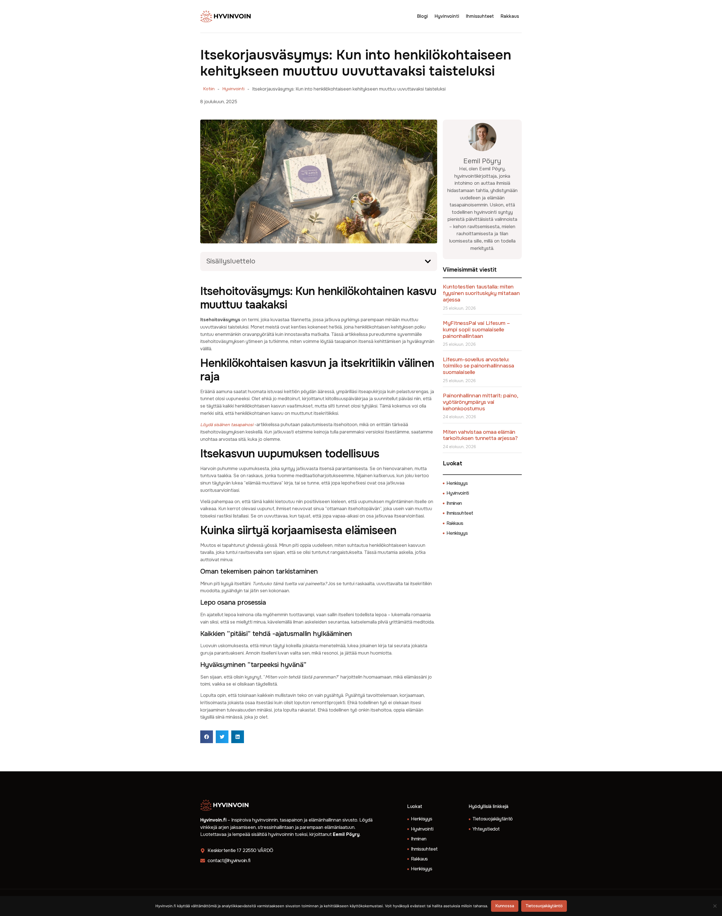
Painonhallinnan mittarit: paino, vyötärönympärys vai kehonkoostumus (480, 402)
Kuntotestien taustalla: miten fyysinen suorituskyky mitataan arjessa (481, 293)
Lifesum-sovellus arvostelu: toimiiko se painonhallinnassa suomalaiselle (478, 366)
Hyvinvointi (447, 16)
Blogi (422, 16)
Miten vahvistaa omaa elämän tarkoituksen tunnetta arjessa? (480, 435)
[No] (715, 906)
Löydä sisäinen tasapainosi (226, 425)
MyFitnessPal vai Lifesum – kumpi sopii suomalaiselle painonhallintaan (476, 330)
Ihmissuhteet (480, 16)
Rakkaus (510, 16)
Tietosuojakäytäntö (544, 905)
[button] (427, 261)
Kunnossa (504, 905)
